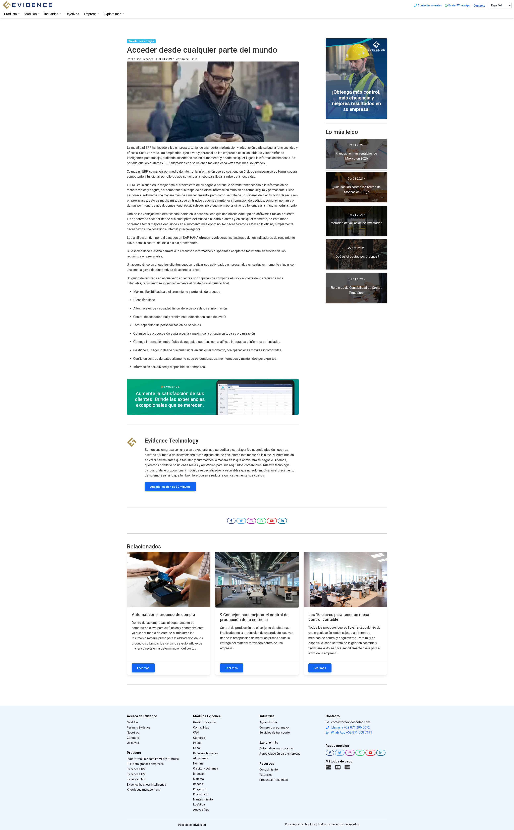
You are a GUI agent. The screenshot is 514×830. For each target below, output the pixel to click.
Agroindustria (268, 722)
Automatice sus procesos (276, 748)
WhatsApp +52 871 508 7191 (351, 732)
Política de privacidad (192, 825)
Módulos (132, 722)
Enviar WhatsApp (459, 5)
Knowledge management (143, 789)
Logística (199, 804)
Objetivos (72, 14)
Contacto (479, 5)
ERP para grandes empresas (145, 764)
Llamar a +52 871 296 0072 (350, 727)
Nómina (198, 763)
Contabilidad (201, 727)
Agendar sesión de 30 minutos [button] (170, 486)
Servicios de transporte (274, 732)
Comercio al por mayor (274, 727)
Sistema (198, 779)
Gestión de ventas (205, 722)
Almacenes (200, 758)
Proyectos (200, 789)
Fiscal (196, 748)
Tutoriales (265, 775)
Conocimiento (268, 769)
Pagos (197, 743)
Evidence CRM (136, 769)
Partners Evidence (138, 727)
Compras (199, 738)
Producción (200, 794)
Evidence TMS (136, 779)
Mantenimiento (203, 799)
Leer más (143, 668)
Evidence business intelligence (146, 784)
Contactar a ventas (430, 5)
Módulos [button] (30, 14)
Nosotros (133, 732)
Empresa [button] (90, 14)
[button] (231, 521)
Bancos (198, 784)
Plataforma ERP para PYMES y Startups (153, 759)
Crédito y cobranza (205, 768)
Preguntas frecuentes (273, 780)
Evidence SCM (136, 774)
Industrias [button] (51, 14)
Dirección (199, 774)
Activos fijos (201, 810)
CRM (196, 732)
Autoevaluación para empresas (279, 753)
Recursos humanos (205, 753)
